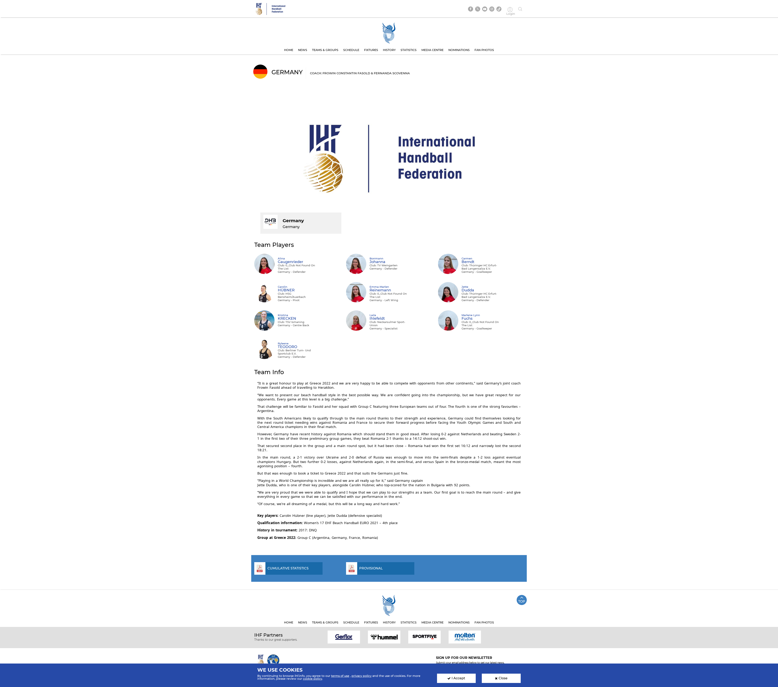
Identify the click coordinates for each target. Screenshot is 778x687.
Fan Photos (484, 50)
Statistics (409, 50)
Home (288, 50)
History (389, 50)
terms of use (340, 676)
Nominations (459, 50)
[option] (344, 636)
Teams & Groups (325, 50)
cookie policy (312, 679)
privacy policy (362, 676)
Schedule (351, 50)
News (302, 50)
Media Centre (432, 50)
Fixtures (371, 50)
